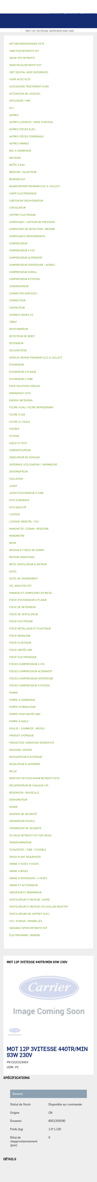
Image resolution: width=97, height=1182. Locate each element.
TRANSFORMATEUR (20, 842)
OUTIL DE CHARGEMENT (23, 578)
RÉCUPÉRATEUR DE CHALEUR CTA (28, 785)
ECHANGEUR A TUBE (21, 378)
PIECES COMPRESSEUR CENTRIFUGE (31, 678)
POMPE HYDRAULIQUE (22, 706)
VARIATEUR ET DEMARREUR (25, 892)
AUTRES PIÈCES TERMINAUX (26, 136)
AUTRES (13, 114)
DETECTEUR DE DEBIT (22, 336)
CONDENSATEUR (18, 286)
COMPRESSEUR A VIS (22, 250)
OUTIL (13, 571)
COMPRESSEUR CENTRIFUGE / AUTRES (32, 264)
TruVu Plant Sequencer (25, 856)
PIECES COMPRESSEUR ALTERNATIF (30, 671)
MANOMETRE (17, 535)
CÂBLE (13, 321)
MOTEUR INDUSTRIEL (22, 557)
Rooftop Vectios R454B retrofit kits (34, 778)
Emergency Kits (20, 393)
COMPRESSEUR (18, 243)
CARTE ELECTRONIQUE (23, 193)
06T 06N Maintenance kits (26, 43)
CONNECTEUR (17, 300)
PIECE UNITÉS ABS (20, 649)
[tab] (48, 44)
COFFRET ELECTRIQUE (22, 214)
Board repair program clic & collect (34, 186)
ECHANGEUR (16, 364)
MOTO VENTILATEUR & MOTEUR (28, 564)
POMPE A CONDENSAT (22, 699)
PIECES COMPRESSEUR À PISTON (29, 685)
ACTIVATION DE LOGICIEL (25, 93)
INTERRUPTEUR (18, 471)
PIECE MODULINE (20, 635)
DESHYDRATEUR (18, 328)
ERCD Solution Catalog (24, 385)
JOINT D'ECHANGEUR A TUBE (26, 492)
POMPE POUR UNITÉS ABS (24, 713)
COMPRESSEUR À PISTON (24, 278)
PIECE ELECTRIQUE (21, 621)
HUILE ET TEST (18, 443)
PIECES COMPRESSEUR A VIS (27, 663)
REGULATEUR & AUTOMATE (24, 763)
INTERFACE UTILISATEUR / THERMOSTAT (33, 464)
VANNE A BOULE (18, 870)
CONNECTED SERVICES (23, 293)
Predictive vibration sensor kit (31, 742)
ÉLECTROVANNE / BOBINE (24, 935)
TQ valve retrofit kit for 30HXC (30, 835)
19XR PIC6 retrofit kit (24, 50)
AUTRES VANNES (19, 143)
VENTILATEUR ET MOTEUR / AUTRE (29, 899)
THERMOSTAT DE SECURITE (25, 828)
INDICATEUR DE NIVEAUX (24, 457)
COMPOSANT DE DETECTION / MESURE (32, 228)
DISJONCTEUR (18, 350)
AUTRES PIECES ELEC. (22, 129)
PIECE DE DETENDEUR (22, 607)
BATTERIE (15, 157)
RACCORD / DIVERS (20, 749)
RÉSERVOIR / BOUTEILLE (24, 792)
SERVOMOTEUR (18, 799)
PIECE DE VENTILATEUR (23, 614)
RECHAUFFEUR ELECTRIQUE (25, 756)
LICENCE (14, 514)
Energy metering (20, 400)
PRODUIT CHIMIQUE (21, 735)
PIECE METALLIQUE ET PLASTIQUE (30, 628)
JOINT (13, 485)
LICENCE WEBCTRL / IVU (24, 521)
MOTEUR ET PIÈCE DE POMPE (26, 550)
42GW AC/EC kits (19, 79)
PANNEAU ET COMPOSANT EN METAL (30, 592)
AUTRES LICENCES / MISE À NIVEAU (31, 121)
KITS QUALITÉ (17, 507)
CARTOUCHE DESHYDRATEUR (26, 200)
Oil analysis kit (20, 585)
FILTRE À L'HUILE (19, 421)
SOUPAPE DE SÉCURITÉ (23, 813)
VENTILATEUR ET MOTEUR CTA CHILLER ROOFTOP (38, 906)
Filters (14, 435)
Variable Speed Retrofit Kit (28, 927)
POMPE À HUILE (18, 721)
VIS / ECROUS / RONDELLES (25, 920)
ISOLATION (16, 478)
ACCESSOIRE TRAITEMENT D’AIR (29, 86)
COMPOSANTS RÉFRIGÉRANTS (27, 236)
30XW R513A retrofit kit (25, 65)
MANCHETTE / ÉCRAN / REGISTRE (29, 528)
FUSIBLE (14, 428)
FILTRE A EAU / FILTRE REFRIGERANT (31, 407)
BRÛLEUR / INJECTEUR (22, 171)
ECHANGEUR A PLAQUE (22, 371)
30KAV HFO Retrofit (22, 57)
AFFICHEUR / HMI (19, 100)
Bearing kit (17, 179)
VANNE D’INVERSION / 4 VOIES (28, 878)
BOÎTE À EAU (17, 164)
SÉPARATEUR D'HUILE (22, 820)
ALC (11, 107)
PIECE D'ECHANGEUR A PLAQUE (28, 599)
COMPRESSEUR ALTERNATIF (25, 257)
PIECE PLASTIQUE (20, 642)
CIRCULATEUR (17, 207)
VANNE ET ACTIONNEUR (23, 885)
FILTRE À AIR (17, 414)
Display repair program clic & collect (35, 357)
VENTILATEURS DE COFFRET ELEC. (29, 913)
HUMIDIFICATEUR (20, 450)
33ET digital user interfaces (28, 72)
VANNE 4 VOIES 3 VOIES (24, 863)
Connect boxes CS (21, 314)
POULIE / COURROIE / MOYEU (26, 728)
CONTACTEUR (17, 307)
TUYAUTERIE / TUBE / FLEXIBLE (27, 849)
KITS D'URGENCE (19, 500)
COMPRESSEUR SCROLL (23, 271)
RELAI (13, 771)
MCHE (12, 542)
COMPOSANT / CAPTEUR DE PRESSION (32, 221)
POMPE (13, 692)
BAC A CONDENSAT (20, 150)
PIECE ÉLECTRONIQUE (23, 657)
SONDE (13, 806)
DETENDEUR (16, 343)
